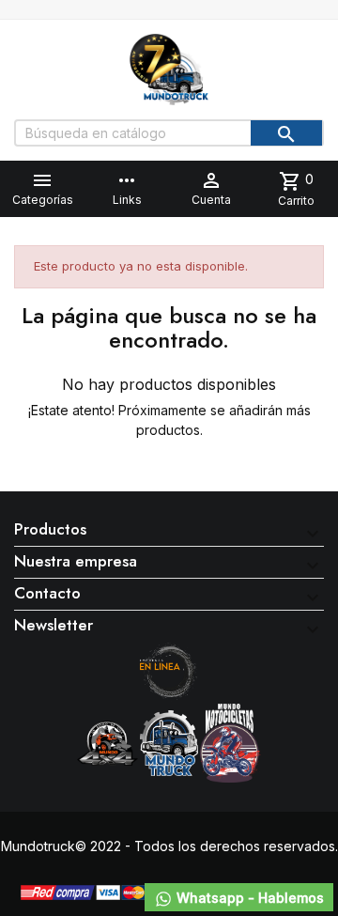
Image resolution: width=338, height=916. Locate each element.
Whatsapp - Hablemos (248, 898)
